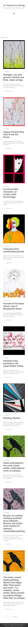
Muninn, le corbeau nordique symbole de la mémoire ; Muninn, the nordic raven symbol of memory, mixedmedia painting (14, 523)
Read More (9, 91)
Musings (7, 357)
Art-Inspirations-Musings (14, 5)
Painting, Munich (11, 418)
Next (15, 616)
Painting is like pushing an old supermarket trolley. (13, 363)
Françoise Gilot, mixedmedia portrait (13, 250)
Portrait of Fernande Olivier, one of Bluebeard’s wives (13, 306)
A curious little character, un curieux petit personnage (10, 193)
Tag (2, 22)
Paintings (7, 71)
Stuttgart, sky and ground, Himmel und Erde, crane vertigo (13, 77)
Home (2, 37)
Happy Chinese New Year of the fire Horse (13, 134)
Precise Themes (19, 625)
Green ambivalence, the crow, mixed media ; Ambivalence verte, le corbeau (14, 467)
